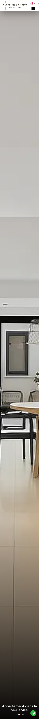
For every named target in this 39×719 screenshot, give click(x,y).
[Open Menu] (33, 8)
